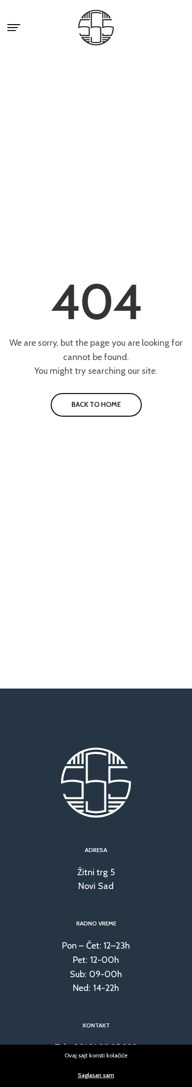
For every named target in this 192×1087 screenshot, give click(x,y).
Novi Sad (95, 886)
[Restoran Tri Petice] (96, 27)
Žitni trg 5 (95, 872)
